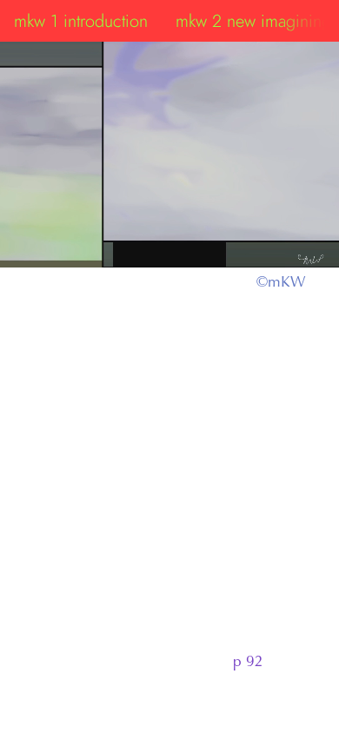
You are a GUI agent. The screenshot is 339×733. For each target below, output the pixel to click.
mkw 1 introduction (81, 21)
